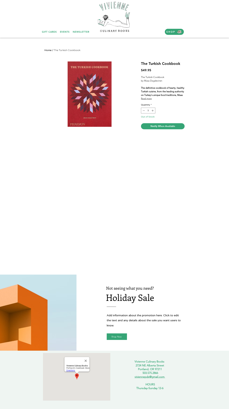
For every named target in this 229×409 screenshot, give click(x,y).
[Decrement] (143, 110)
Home (48, 50)
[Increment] (153, 110)
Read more (146, 98)
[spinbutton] (148, 110)
